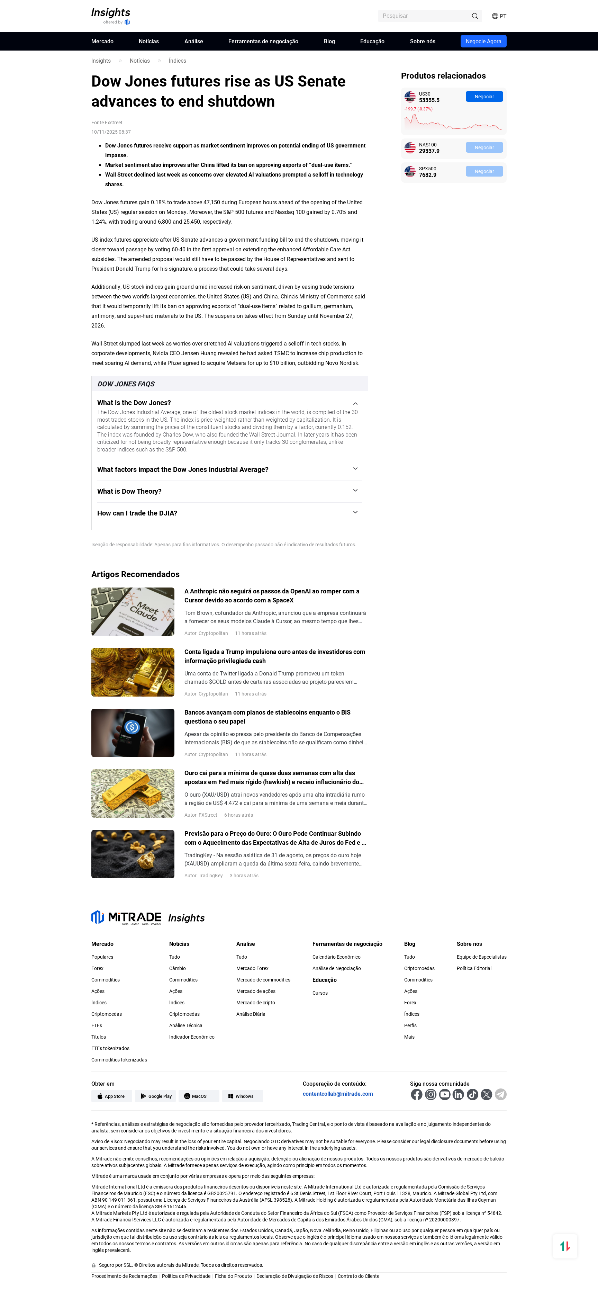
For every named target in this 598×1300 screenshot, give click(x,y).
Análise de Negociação (336, 968)
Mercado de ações (255, 991)
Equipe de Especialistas (482, 957)
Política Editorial (474, 968)
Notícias (149, 41)
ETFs (96, 1025)
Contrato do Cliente (358, 1276)
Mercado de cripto (255, 1002)
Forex (97, 968)
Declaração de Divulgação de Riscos (294, 1276)
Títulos (98, 1037)
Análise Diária (250, 1014)
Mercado (102, 41)
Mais (409, 1037)
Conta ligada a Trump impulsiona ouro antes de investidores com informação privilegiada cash (274, 656)
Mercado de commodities (263, 980)
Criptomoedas (106, 1014)
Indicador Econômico (192, 1037)
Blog (329, 41)
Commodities (105, 980)
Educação (372, 41)
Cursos (320, 993)
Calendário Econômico (336, 957)
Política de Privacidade (186, 1276)
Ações (98, 991)
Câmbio (177, 968)
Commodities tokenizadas (119, 1060)
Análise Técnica (185, 1025)
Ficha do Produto (233, 1276)
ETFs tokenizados (110, 1048)
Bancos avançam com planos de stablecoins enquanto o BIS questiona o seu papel (267, 716)
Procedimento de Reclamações (124, 1276)
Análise (193, 41)
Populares (102, 957)
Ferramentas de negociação (263, 41)
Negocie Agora (483, 41)
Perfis (410, 1025)
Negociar (484, 96)
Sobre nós (422, 41)
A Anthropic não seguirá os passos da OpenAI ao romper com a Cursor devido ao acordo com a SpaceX (272, 595)
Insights (101, 60)
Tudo (174, 957)
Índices (177, 60)
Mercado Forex (252, 968)
